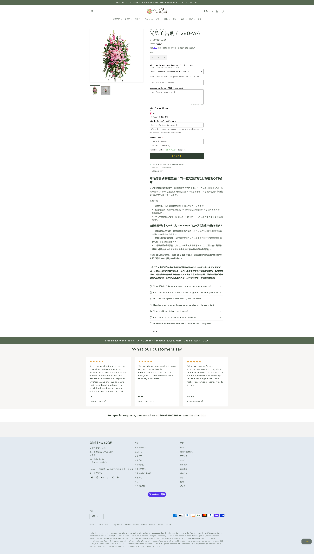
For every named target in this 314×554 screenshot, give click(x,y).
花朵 (136, 443)
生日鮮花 (138, 452)
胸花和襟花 (139, 465)
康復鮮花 (138, 456)
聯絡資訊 (160, 524)
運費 (159, 43)
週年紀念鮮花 (140, 447)
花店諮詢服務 (140, 486)
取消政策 (168, 524)
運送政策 (152, 524)
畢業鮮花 (138, 460)
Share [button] (154, 331)
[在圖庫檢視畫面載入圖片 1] (95, 90)
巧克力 (183, 486)
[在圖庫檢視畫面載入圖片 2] (106, 90)
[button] (92, 11)
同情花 (183, 460)
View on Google (96, 401)
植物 (182, 482)
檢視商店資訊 (157, 171)
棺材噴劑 (183, 465)
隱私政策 (136, 524)
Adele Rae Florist (102, 524)
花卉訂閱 (183, 456)
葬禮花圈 (183, 473)
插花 (182, 447)
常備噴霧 (183, 469)
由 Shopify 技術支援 (115, 524)
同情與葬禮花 (140, 469)
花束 (182, 443)
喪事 (182, 478)
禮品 (136, 482)
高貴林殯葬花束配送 (143, 473)
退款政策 (128, 524)
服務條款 (144, 524)
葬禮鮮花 (138, 478)
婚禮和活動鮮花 (186, 452)
